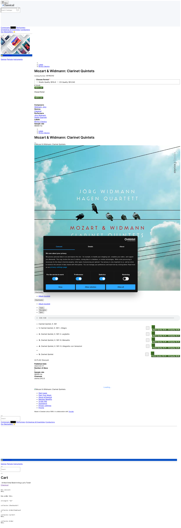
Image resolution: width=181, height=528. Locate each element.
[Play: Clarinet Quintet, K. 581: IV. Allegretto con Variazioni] (147, 346)
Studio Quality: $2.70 (159, 348)
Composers (5, 28)
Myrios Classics (44, 66)
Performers (20, 28)
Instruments (18, 59)
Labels (13, 28)
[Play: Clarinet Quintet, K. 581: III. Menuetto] (147, 340)
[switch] (79, 278)
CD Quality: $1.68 (173, 329)
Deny (60, 287)
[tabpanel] (107, 336)
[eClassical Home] (17, 5)
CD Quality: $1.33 (173, 342)
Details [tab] (90, 246)
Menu (6, 3)
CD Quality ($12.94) (67, 82)
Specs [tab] (41, 312)
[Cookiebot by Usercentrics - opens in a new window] (126, 239)
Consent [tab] (59, 246)
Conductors (25, 30)
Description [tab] (42, 310)
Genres (3, 59)
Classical (37, 111)
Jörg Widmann (40, 115)
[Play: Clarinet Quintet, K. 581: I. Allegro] (147, 328)
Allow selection (90, 287)
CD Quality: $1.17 (173, 336)
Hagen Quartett (40, 117)
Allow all (121, 287)
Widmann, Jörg (40, 107)
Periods (10, 59)
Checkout (4, 485)
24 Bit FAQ (43, 401)
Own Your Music (45, 395)
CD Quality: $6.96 (173, 356)
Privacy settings (45, 406)
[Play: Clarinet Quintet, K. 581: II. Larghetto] (147, 334)
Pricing (41, 408)
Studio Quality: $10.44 (159, 356)
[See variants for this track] (153, 326)
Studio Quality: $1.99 (159, 342)
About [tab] (122, 246)
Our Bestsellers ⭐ (8, 32)
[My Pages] (4, 23)
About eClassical (45, 397)
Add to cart (38, 87)
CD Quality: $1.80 (173, 348)
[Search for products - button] (18, 9)
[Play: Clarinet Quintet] (147, 354)
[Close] (35, 142)
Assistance (43, 403)
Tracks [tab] (41, 308)
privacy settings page (58, 267)
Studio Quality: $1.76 (159, 336)
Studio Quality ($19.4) (48, 82)
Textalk (71, 411)
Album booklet (44, 296)
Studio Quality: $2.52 (159, 329)
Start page (43, 393)
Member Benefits (45, 399)
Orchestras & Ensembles (10, 30)
